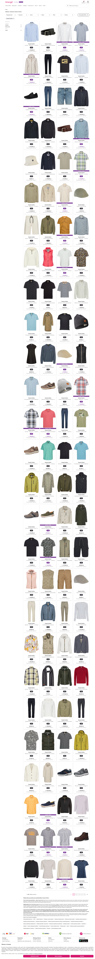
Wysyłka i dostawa (37, 939)
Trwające (65, 939)
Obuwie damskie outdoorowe (29, 923)
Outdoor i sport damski (48, 919)
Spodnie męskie (66, 923)
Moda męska (62, 926)
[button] (88, 2)
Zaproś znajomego (6, 941)
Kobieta (7, 25)
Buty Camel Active (41, 913)
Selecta (24, 926)
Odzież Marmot (40, 919)
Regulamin (20, 939)
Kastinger (84, 923)
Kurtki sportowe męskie (75, 923)
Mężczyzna (7, 26)
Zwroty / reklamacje (37, 941)
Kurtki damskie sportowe (44, 926)
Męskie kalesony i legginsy (28, 928)
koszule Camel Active (55, 905)
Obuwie (48, 928)
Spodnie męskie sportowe (81, 919)
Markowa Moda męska (59, 919)
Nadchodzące (66, 941)
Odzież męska (26, 904)
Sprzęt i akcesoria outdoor (33, 926)
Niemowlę (50, 941)
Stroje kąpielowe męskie (56, 928)
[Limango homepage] (9, 2)
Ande (68, 926)
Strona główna (51, 939)
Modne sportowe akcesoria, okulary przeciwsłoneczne (59, 921)
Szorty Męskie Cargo (55, 926)
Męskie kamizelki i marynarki (42, 923)
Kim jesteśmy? (5, 939)
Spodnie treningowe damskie (77, 921)
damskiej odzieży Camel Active (48, 910)
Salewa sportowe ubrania (40, 928)
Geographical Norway (27, 919)
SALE (6, 30)
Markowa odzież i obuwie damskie (77, 926)
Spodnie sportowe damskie (41, 921)
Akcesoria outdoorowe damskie (55, 923)
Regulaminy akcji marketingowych (24, 941)
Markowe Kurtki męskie (69, 919)
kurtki (50, 907)
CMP (34, 919)
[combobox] (77, 6)
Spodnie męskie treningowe (29, 921)
